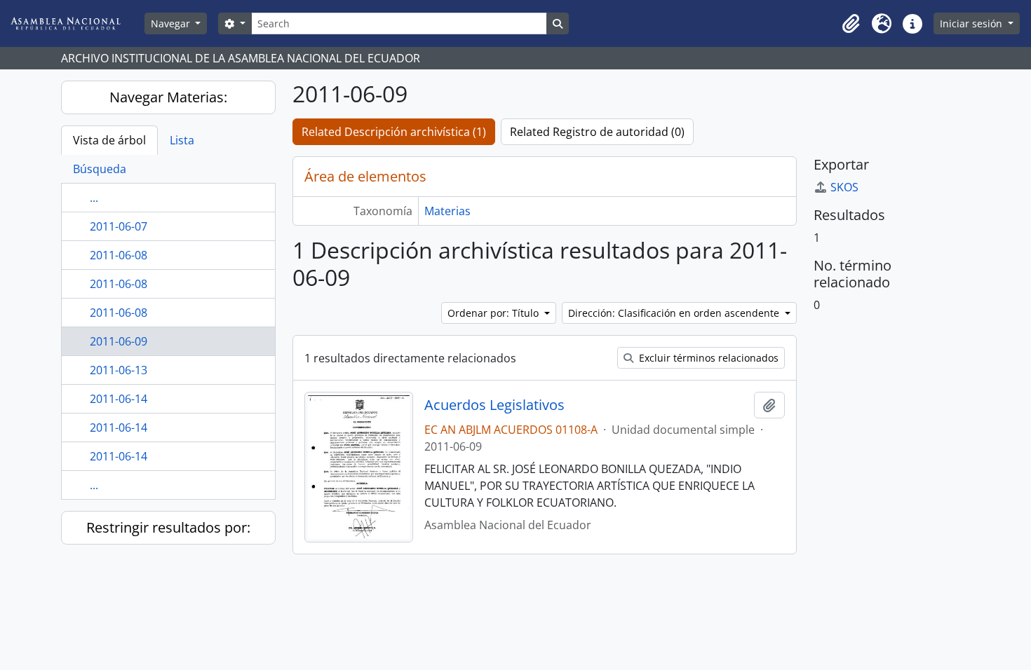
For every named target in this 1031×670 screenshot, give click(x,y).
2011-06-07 (118, 226)
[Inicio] (76, 23)
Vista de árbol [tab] (109, 140)
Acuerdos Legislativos (494, 405)
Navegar (172, 23)
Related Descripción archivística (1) (394, 131)
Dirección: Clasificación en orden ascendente (675, 313)
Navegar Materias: (168, 97)
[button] (850, 23)
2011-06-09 (118, 341)
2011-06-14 (118, 398)
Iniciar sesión (972, 23)
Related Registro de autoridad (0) (597, 131)
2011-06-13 (118, 370)
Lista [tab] (182, 140)
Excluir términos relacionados (707, 357)
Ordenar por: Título (494, 313)
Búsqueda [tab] (99, 169)
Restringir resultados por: (168, 527)
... (94, 197)
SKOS (844, 187)
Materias (447, 211)
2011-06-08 (118, 255)
